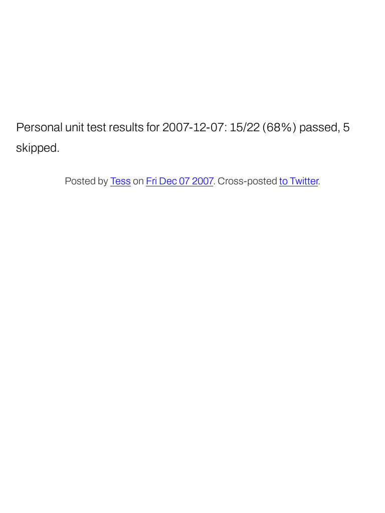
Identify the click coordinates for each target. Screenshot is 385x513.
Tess (120, 180)
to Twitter (298, 180)
